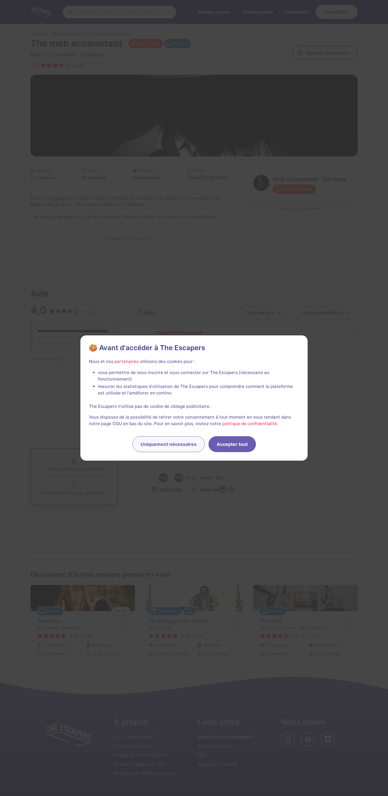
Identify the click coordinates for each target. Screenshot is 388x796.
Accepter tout (232, 444)
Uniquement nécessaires (169, 444)
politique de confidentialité (249, 423)
